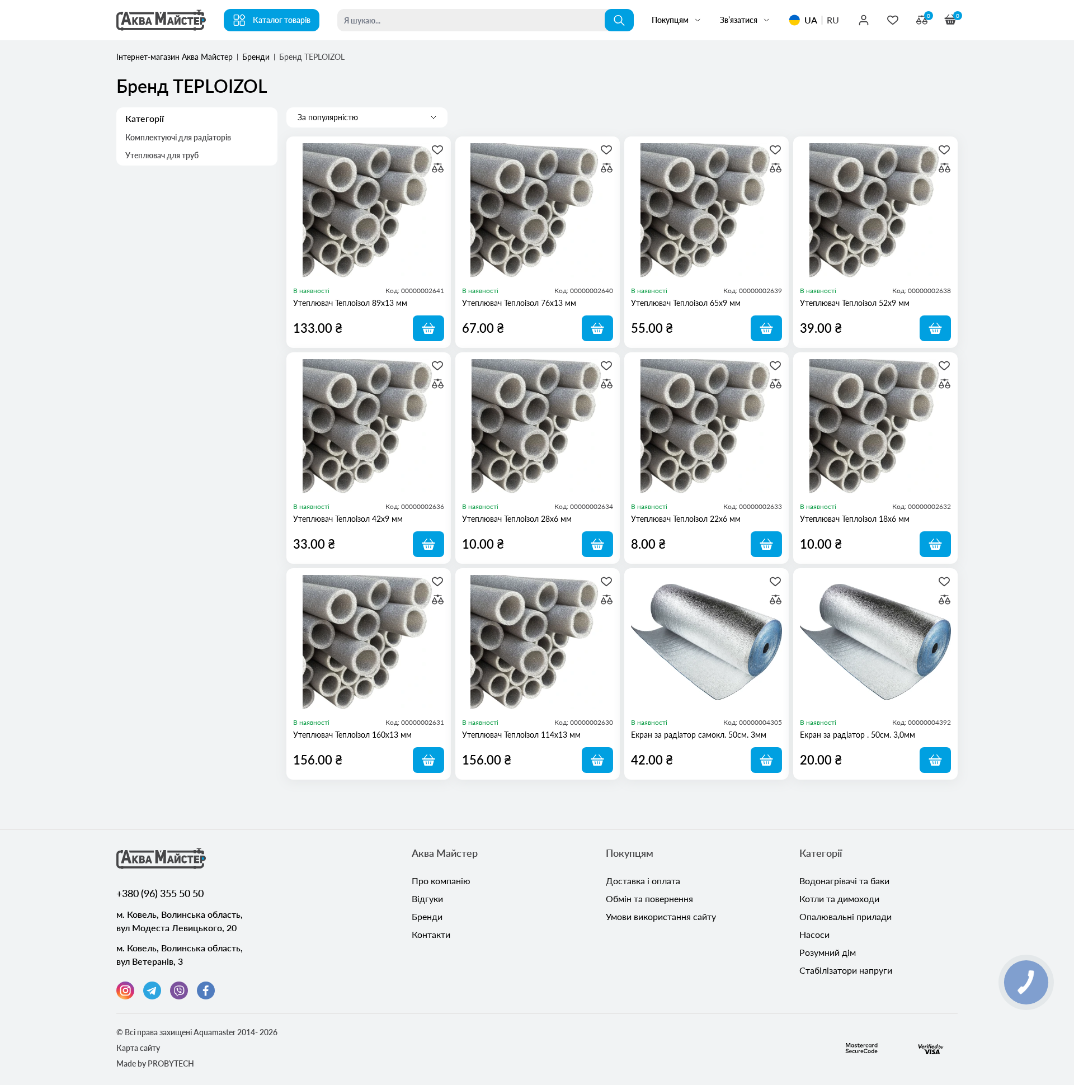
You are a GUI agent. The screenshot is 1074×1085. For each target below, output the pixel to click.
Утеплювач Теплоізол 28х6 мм (517, 518)
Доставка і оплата (643, 880)
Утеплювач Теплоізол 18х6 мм (855, 518)
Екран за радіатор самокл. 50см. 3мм (698, 734)
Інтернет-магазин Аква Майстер (174, 57)
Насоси (814, 934)
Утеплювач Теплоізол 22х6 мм (686, 518)
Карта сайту (138, 1048)
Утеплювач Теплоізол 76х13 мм (519, 303)
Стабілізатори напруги (845, 970)
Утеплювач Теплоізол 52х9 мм (855, 303)
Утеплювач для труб (162, 155)
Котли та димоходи (839, 898)
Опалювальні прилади (845, 916)
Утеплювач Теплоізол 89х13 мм (350, 303)
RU (833, 20)
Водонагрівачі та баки (844, 880)
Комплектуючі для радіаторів (178, 137)
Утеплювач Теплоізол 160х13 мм (352, 734)
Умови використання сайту (661, 916)
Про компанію (441, 880)
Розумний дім (827, 952)
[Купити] (428, 328)
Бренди (256, 57)
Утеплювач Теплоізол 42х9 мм (348, 518)
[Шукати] (619, 20)
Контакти (431, 934)
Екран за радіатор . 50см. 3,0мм (857, 734)
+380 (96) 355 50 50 (160, 893)
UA (810, 20)
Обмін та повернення (649, 898)
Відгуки (427, 898)
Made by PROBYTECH (155, 1063)
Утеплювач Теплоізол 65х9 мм (686, 303)
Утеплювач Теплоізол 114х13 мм (521, 734)
